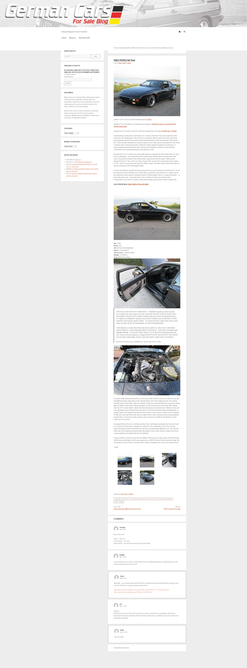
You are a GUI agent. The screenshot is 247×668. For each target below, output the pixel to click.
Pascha (152, 499)
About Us (72, 38)
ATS (127, 499)
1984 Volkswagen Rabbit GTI (83, 162)
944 (122, 499)
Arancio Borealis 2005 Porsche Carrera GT (127, 509)
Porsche (124, 494)
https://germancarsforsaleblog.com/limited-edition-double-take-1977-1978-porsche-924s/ (141, 590)
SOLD (131, 494)
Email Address (69, 76)
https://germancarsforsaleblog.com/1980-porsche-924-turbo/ (133, 592)
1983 (116, 499)
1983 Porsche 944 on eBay (138, 184)
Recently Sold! (84, 38)
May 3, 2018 (122, 63)
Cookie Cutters (136, 499)
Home (64, 38)
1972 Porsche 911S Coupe (172, 509)
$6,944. (174, 131)
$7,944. (149, 119)
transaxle (169, 499)
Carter (129, 63)
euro (145, 499)
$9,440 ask (166, 131)
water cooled (119, 502)
